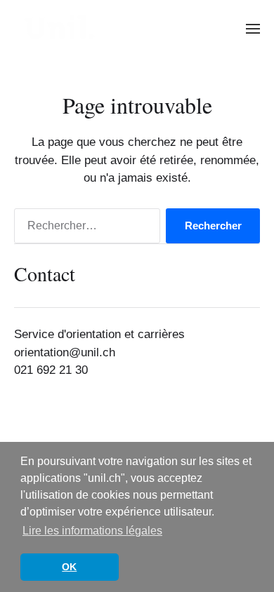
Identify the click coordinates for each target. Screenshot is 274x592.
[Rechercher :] (84, 229)
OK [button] (69, 566)
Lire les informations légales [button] (92, 531)
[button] (253, 28)
